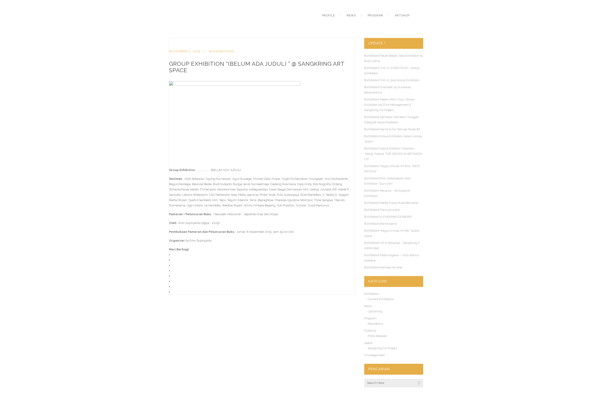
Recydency (375, 323)
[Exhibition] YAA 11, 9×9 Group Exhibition (391, 80)
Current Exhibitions (381, 299)
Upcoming (375, 311)
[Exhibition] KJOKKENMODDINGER (388, 216)
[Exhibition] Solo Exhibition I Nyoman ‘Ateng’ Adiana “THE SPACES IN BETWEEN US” (393, 154)
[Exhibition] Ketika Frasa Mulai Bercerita (391, 203)
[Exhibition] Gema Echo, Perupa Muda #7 (392, 129)
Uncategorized (374, 355)
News (368, 306)
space (368, 343)
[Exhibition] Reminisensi (380, 223)
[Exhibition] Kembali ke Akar (383, 267)
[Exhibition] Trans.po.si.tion (382, 209)
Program (370, 318)
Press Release (377, 336)
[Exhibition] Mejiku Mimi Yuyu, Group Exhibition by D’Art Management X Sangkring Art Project (389, 105)
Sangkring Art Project (382, 348)
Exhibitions (223, 51)
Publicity (370, 330)
